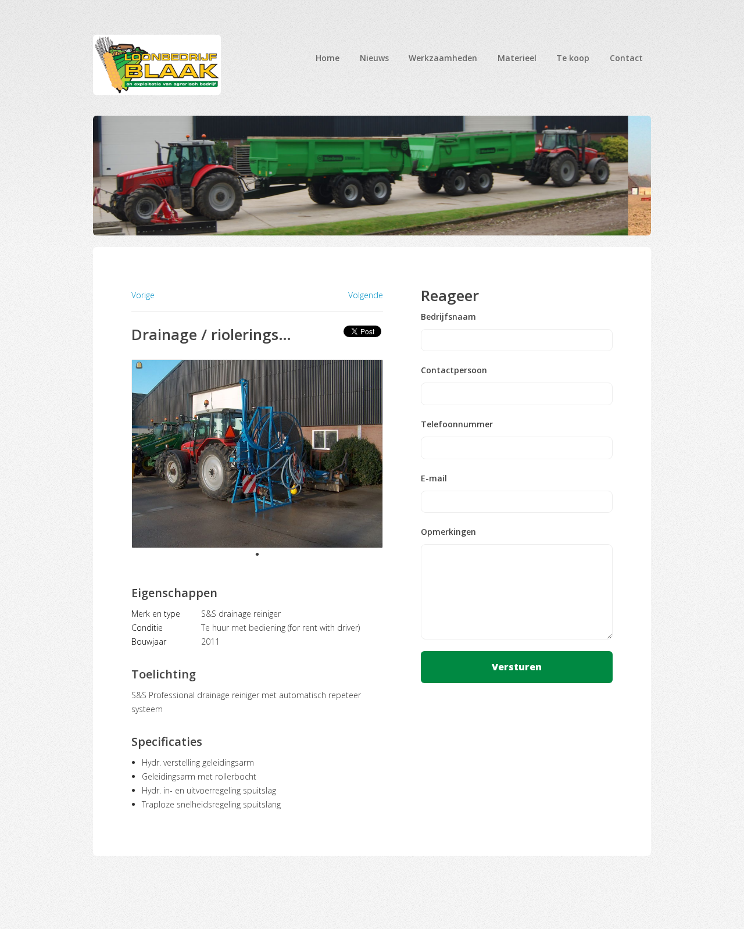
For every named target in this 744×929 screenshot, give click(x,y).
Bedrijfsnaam (448, 317)
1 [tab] (257, 554)
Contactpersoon (454, 370)
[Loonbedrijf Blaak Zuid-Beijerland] (157, 65)
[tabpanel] (257, 454)
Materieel (517, 57)
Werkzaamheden (443, 57)
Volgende (365, 295)
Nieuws (374, 57)
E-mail (434, 478)
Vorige (143, 295)
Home (327, 57)
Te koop (572, 57)
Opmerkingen (448, 532)
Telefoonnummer (457, 424)
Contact (626, 57)
